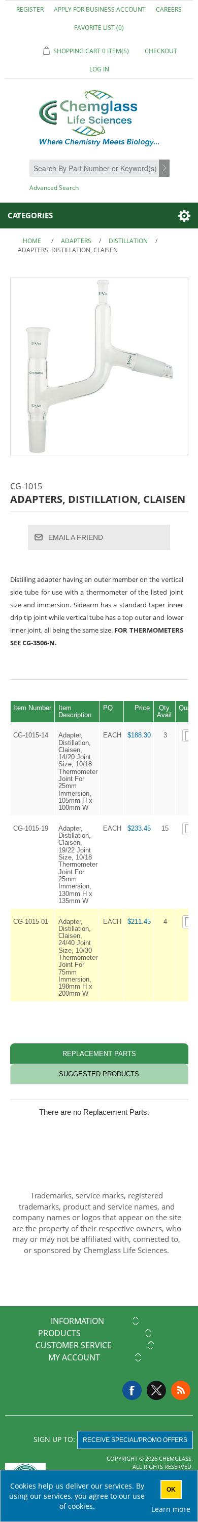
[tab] (99, 1053)
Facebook (132, 1390)
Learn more (170, 1509)
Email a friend (75, 537)
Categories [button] (30, 215)
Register (30, 9)
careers (169, 9)
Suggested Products (99, 1074)
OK (171, 1489)
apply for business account (100, 9)
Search (165, 168)
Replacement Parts (99, 1054)
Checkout (161, 51)
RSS (180, 1390)
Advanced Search (54, 187)
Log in (99, 69)
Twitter (156, 1390)
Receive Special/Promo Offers (135, 1439)
